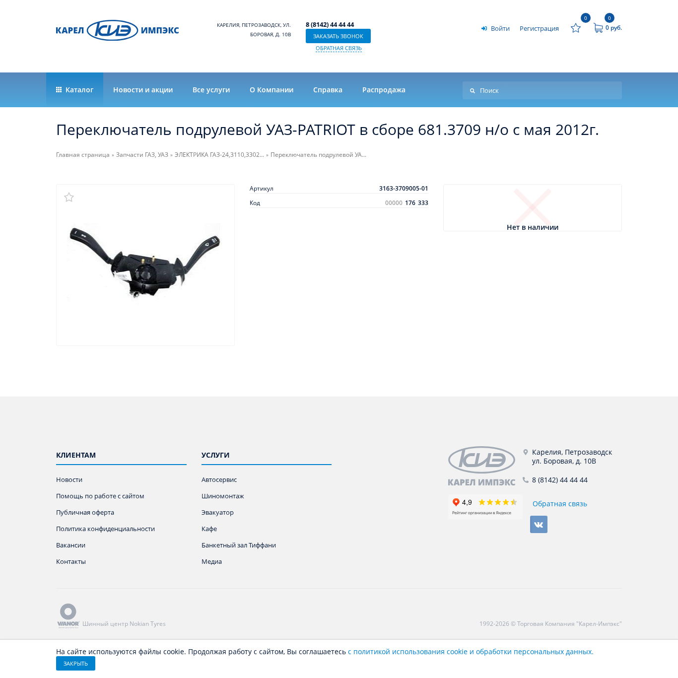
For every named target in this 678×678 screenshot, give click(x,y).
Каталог (78, 89)
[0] (576, 28)
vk (538, 524)
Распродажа (384, 89)
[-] (485, 465)
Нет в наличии (532, 227)
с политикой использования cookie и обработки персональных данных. (471, 651)
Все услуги (211, 89)
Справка (327, 89)
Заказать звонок (338, 36)
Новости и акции (143, 89)
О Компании (271, 89)
